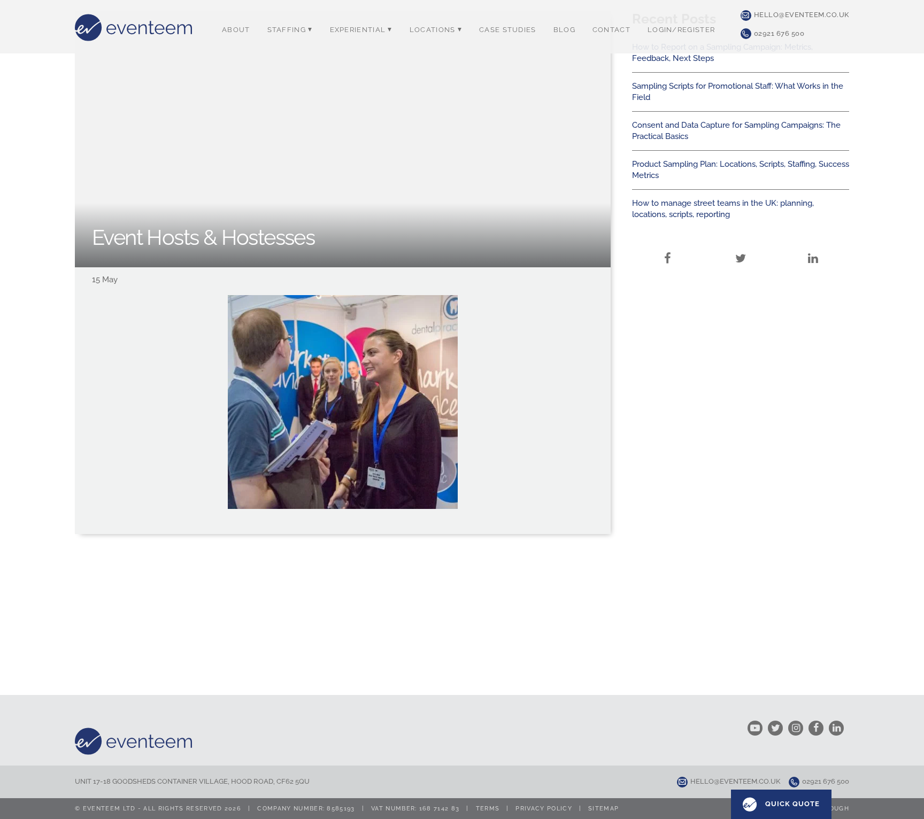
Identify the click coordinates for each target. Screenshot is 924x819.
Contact (611, 30)
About (236, 30)
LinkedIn (813, 258)
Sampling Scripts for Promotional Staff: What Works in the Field (737, 91)
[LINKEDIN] (839, 728)
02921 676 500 (779, 33)
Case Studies (507, 30)
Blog (564, 30)
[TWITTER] (778, 728)
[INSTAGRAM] (798, 728)
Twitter (740, 258)
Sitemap (603, 808)
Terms (488, 808)
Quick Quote (791, 804)
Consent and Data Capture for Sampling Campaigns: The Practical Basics (736, 130)
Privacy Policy (543, 808)
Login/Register (681, 30)
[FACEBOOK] (818, 728)
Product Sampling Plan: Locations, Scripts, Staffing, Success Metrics (740, 169)
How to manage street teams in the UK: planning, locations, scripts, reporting (723, 208)
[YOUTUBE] (758, 728)
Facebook (668, 258)
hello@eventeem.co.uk (801, 15)
